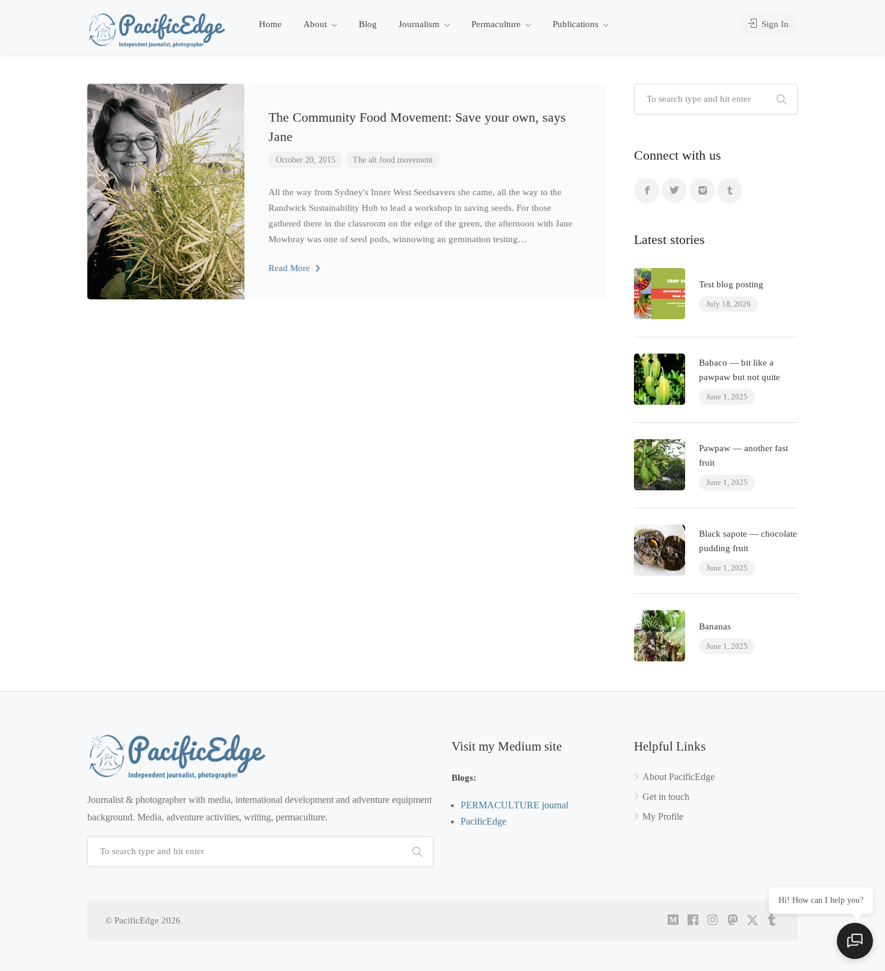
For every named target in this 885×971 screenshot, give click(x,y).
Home (270, 24)
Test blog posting (731, 284)
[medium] (672, 920)
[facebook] (692, 920)
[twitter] (752, 920)
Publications (575, 24)
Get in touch (665, 796)
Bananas (715, 626)
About (315, 24)
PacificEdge (483, 821)
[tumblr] (772, 920)
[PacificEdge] (157, 30)
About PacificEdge (678, 777)
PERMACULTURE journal (514, 805)
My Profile (662, 816)
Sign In (774, 24)
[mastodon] (732, 920)
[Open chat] (855, 941)
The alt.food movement (393, 159)
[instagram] (712, 920)
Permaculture (496, 24)
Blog (368, 24)
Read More (290, 268)
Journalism (419, 24)
